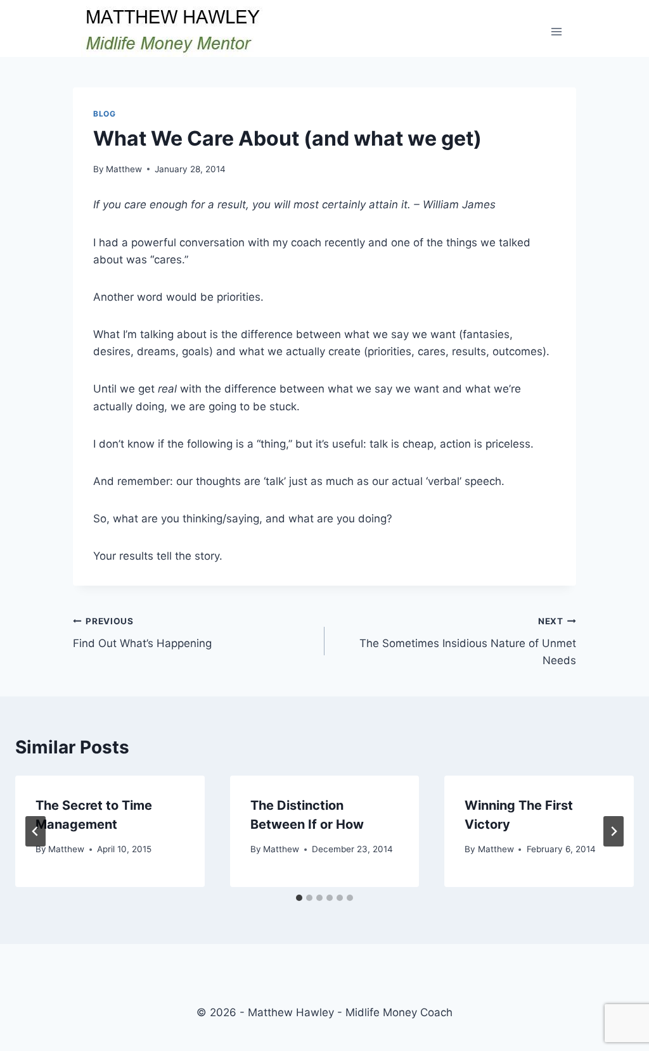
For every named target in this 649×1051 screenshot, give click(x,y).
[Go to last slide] (35, 831)
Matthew (124, 169)
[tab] (299, 898)
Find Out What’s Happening (142, 633)
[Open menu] (556, 31)
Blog (104, 113)
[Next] (613, 831)
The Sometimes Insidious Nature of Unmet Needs (467, 641)
